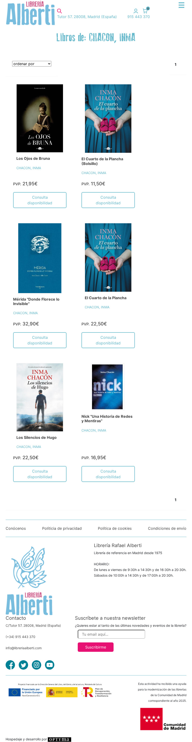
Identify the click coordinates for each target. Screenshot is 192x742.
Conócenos (16, 528)
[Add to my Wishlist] (54, 93)
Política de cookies (115, 528)
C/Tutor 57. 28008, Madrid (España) (33, 625)
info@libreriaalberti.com (24, 648)
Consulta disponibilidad (39, 200)
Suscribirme (95, 647)
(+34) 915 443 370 (20, 637)
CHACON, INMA (28, 168)
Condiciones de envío (167, 528)
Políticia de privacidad (62, 528)
